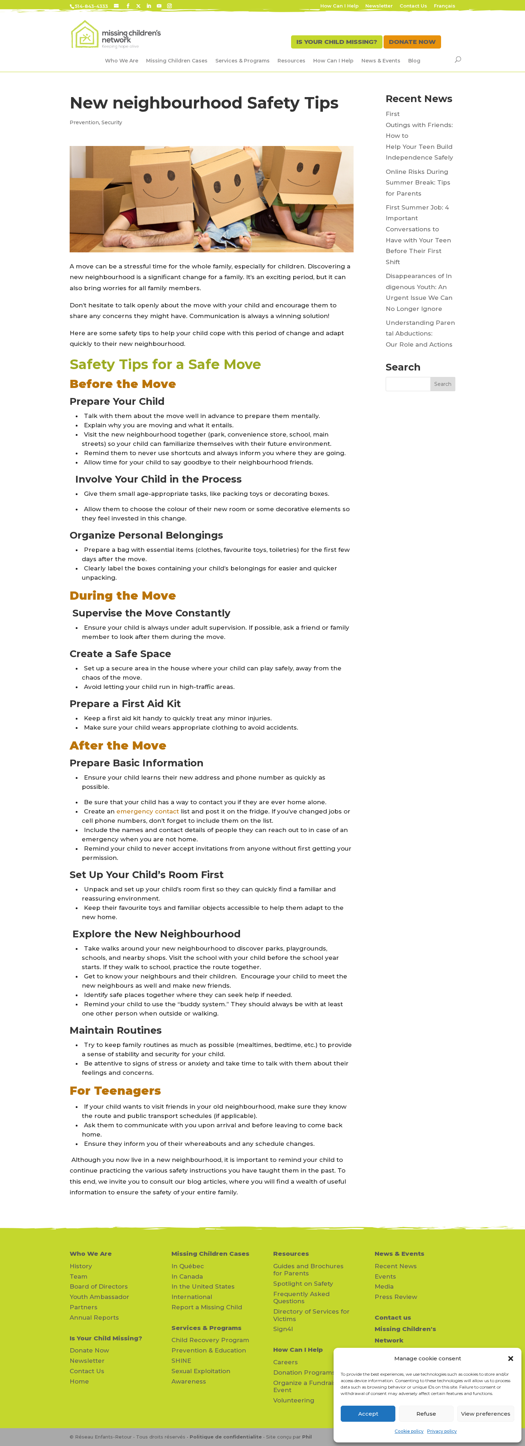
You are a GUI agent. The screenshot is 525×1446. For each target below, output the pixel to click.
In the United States (203, 1286)
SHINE (181, 1360)
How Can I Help (339, 6)
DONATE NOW (412, 41)
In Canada (187, 1276)
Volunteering (293, 1400)
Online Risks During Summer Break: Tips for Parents (418, 182)
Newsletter (379, 6)
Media (384, 1286)
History (81, 1266)
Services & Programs (242, 60)
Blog (414, 60)
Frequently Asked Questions (301, 1297)
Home (79, 1381)
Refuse (426, 1413)
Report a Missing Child (206, 1307)
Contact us (393, 1317)
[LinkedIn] (148, 6)
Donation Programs (304, 1372)
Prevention (84, 122)
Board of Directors (99, 1286)
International (191, 1296)
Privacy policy (442, 1431)
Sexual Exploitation (200, 1371)
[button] (510, 1358)
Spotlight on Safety (303, 1283)
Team (79, 1276)
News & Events (380, 60)
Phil (307, 1437)
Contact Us (413, 6)
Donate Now (89, 1350)
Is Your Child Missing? (106, 1338)
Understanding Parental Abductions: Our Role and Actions (420, 333)
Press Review (396, 1296)
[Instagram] (169, 6)
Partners (84, 1307)
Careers (285, 1362)
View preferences (485, 1413)
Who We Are (121, 60)
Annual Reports (94, 1317)
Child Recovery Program (210, 1340)
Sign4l (283, 1328)
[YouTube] (159, 6)
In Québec (187, 1266)
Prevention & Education (208, 1350)
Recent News (396, 1266)
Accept (368, 1413)
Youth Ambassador (99, 1296)
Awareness (188, 1381)
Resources (291, 60)
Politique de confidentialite (226, 1437)
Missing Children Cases (177, 60)
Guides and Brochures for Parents (308, 1270)
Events (385, 1276)
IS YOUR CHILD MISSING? (336, 41)
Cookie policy (409, 1431)
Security (111, 122)
